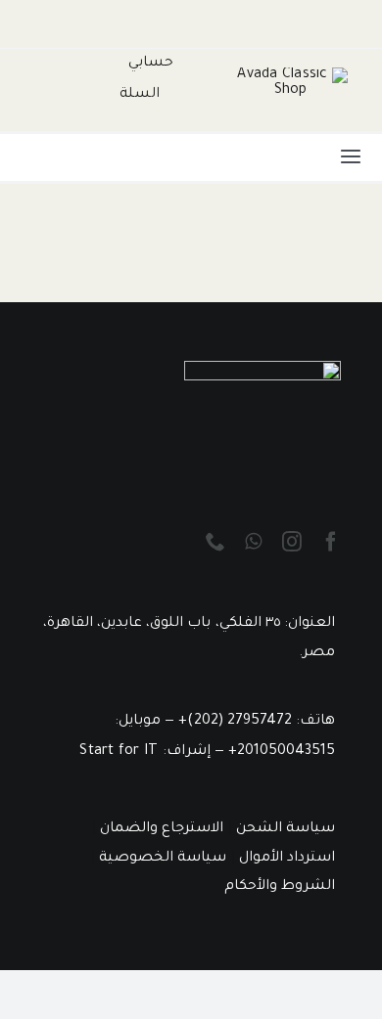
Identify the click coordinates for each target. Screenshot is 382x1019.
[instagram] (292, 542)
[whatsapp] (253, 542)
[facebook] (331, 542)
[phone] (215, 542)
